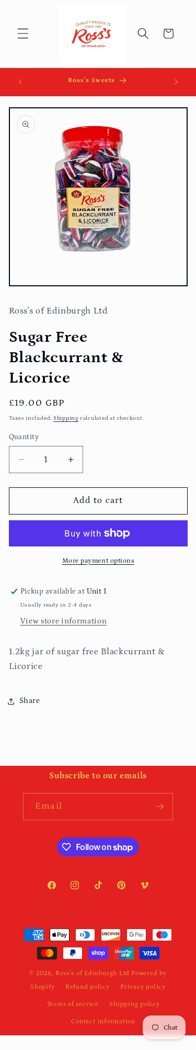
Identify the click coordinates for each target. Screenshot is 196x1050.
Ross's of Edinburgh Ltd (92, 973)
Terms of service (73, 1004)
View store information (63, 621)
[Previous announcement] (20, 81)
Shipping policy (134, 1004)
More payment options (98, 561)
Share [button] (29, 700)
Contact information (103, 1021)
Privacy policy (143, 987)
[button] (23, 33)
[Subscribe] (159, 806)
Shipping (65, 418)
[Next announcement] (176, 81)
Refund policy (87, 987)
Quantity (24, 437)
